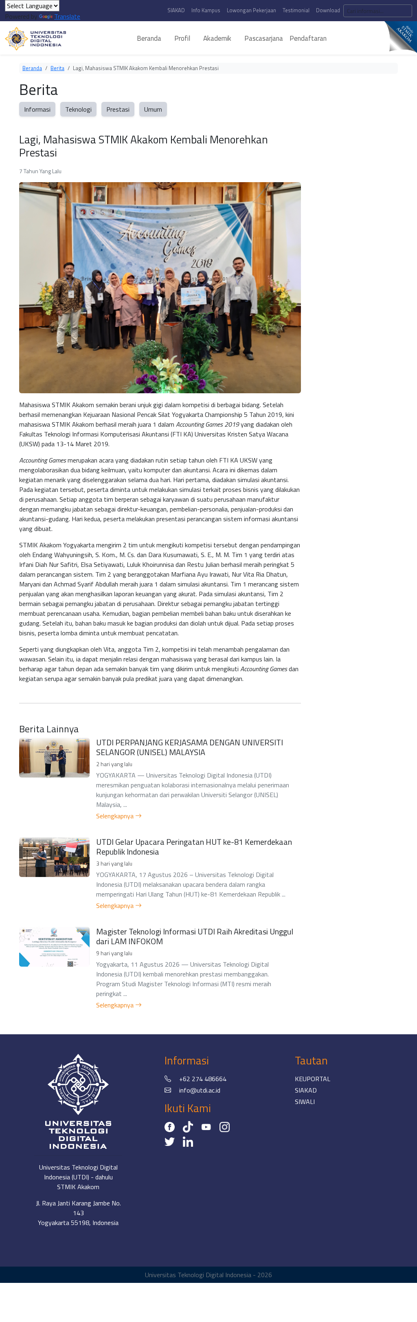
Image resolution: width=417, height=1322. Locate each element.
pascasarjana (263, 38)
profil (182, 38)
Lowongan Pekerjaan (251, 10)
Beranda (32, 68)
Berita (57, 68)
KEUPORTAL (312, 1079)
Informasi (37, 109)
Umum (153, 109)
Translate (67, 16)
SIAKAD (176, 10)
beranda (149, 38)
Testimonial (296, 10)
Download (328, 10)
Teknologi (78, 109)
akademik (217, 38)
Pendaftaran (308, 38)
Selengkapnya (115, 816)
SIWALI (305, 1101)
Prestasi (117, 109)
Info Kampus (205, 10)
